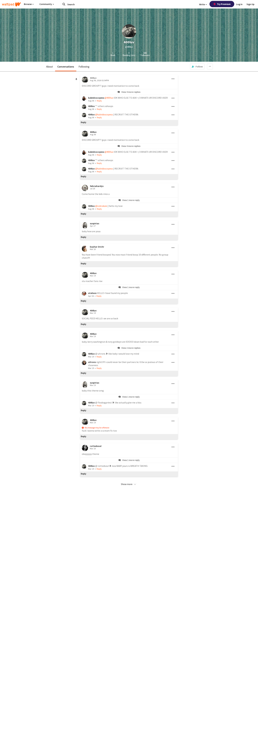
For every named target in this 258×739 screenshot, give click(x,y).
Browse (28, 4)
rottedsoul (95, 446)
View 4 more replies (130, 92)
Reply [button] (99, 100)
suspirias (94, 223)
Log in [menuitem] (239, 4)
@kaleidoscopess (104, 114)
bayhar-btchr (97, 246)
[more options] (173, 79)
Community (45, 4)
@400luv (109, 97)
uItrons (92, 362)
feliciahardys (96, 186)
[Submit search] (64, 4)
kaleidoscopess (96, 97)
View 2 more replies (130, 347)
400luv (91, 106)
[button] (129, 484)
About (49, 66)
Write (202, 4)
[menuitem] (197, 66)
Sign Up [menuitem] (250, 4)
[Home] (11, 4)
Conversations (65, 66)
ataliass (92, 293)
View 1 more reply (131, 200)
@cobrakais (101, 205)
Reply (83, 122)
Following (84, 66)
